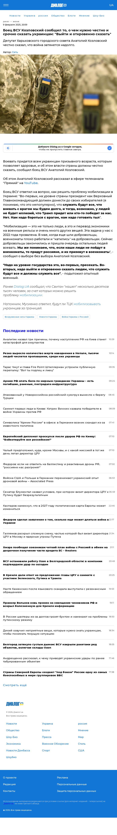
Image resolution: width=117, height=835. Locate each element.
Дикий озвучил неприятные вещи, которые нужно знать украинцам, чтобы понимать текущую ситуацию (52, 632)
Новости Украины (48, 317)
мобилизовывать (87, 304)
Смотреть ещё (15, 685)
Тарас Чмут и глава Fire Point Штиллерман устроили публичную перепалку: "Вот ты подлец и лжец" (49, 369)
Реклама (62, 777)
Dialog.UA (21, 286)
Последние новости (23, 331)
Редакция (9, 784)
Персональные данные (72, 784)
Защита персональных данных (76, 791)
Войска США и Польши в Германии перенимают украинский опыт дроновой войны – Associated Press (51, 479)
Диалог (6, 21)
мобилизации (31, 295)
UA (111, 5)
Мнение (16, 21)
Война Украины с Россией (75, 317)
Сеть (15, 52)
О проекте (9, 777)
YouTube (31, 183)
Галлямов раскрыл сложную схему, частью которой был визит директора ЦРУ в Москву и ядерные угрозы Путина (55, 535)
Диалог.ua (8, 803)
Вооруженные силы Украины (19, 317)
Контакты (9, 791)
